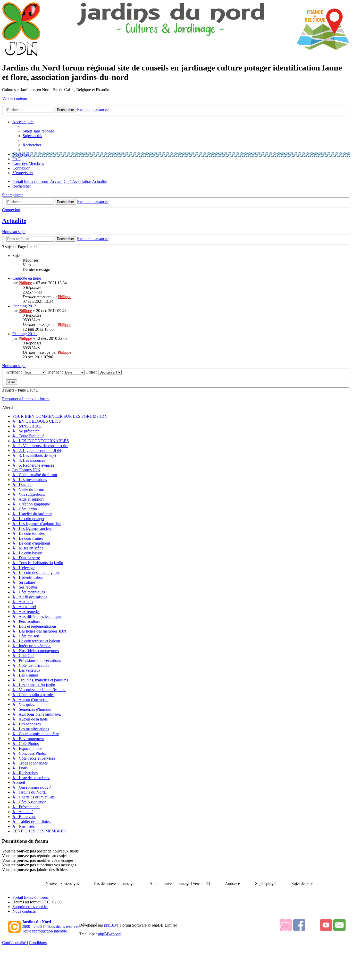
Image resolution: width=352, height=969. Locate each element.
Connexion (11, 210)
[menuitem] (38, 131)
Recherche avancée (92, 201)
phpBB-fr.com (109, 934)
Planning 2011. (24, 334)
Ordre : (92, 372)
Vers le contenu (14, 98)
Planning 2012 (24, 306)
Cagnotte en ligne (26, 278)
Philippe (25, 283)
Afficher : (14, 372)
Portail (17, 181)
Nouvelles (20, 154)
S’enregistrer (12, 195)
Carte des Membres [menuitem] (28, 163)
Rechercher (65, 202)
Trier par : (55, 372)
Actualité (14, 220)
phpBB (110, 925)
